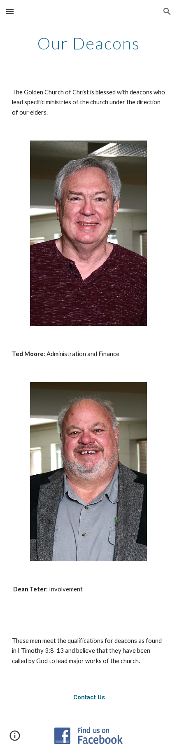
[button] (10, 11)
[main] (89, 43)
